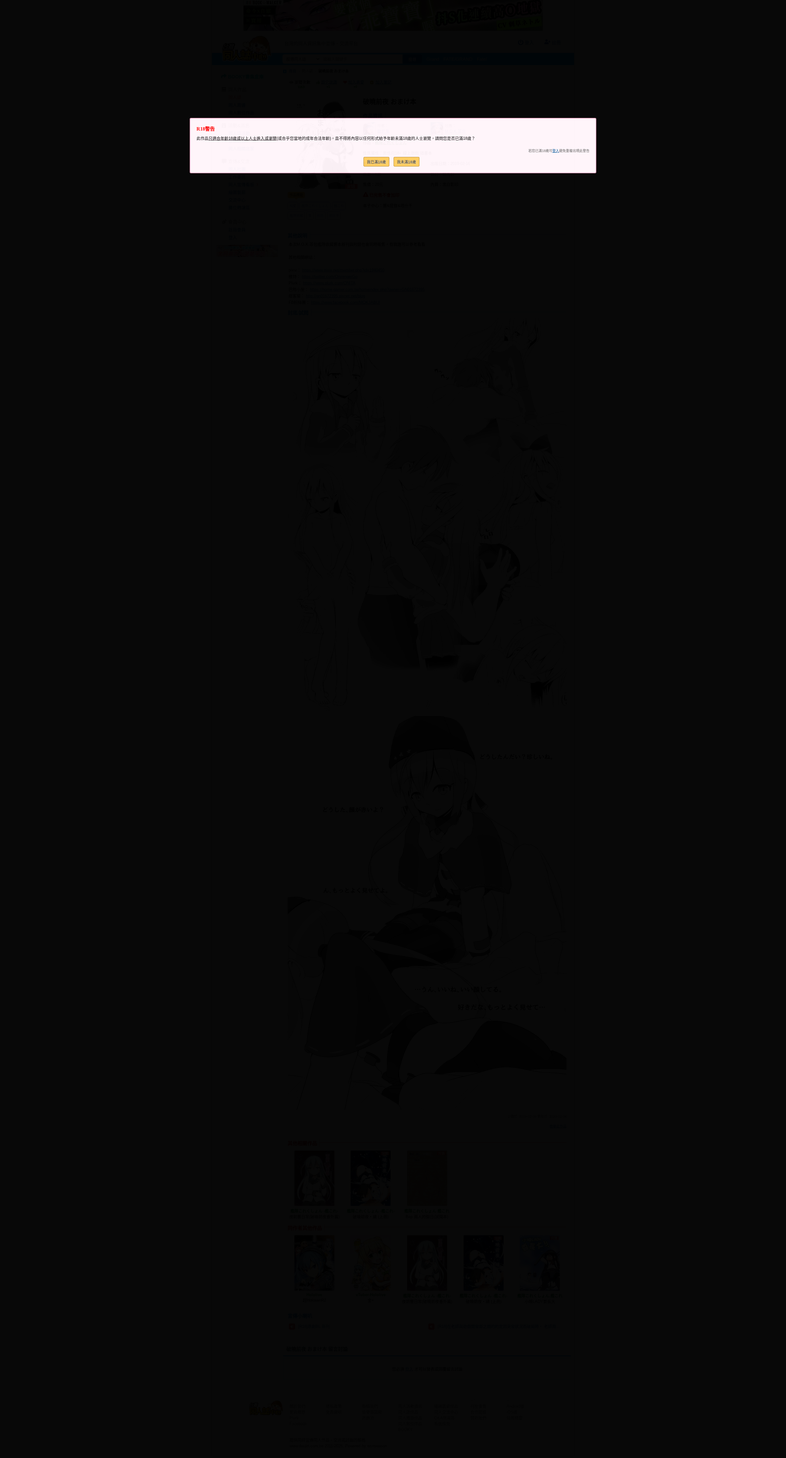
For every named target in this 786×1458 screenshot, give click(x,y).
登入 (555, 151)
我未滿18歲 (406, 162)
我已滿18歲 (376, 162)
